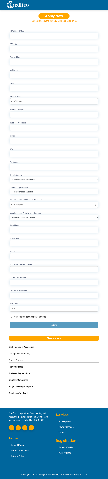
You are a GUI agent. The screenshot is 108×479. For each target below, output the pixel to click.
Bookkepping (64, 421)
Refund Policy (17, 445)
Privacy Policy (17, 456)
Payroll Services (66, 427)
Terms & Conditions (20, 450)
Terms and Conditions (36, 317)
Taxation (62, 432)
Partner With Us (65, 447)
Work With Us (64, 453)
